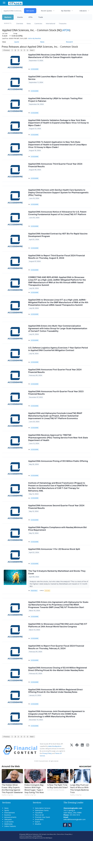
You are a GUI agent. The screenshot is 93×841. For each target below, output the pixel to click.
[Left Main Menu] (4, 3)
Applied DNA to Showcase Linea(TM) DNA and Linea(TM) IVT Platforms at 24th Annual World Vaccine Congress (57, 625)
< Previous (6, 50)
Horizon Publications (33, 834)
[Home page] (15, 3)
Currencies (38, 23)
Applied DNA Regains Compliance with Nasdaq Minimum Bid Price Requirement (57, 528)
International (50, 23)
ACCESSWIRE (34, 69)
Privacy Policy (47, 753)
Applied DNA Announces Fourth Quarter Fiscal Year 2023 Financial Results (55, 392)
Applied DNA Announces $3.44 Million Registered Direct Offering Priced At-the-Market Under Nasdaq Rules (55, 690)
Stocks (20, 17)
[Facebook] (77, 750)
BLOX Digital (49, 838)
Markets (7, 17)
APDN (66, 30)
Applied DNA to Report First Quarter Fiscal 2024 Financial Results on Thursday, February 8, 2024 (56, 647)
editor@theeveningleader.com (75, 819)
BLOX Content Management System (34, 838)
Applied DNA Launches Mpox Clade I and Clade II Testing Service (55, 77)
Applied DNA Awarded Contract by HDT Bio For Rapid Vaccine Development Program (57, 234)
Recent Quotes (46, 11)
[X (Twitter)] (71, 750)
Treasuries (62, 23)
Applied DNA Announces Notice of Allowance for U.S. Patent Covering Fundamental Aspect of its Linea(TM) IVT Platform (57, 213)
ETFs (30, 17)
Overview (19, 23)
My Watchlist (65, 11)
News (29, 23)
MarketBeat (34, 590)
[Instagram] (87, 750)
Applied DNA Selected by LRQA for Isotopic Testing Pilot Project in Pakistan (55, 99)
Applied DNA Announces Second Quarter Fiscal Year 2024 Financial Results (56, 506)
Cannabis (47, 590)
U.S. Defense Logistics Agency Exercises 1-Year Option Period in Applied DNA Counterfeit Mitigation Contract (58, 348)
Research (69, 42)
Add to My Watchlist (34, 38)
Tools (40, 17)
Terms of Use (60, 834)
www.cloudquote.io (54, 746)
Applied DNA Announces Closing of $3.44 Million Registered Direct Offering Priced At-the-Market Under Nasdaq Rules (57, 668)
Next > (32, 50)
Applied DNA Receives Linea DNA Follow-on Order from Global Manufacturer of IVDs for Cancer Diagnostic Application (58, 55)
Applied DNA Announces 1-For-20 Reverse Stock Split (54, 549)
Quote (16, 42)
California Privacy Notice (26, 836)
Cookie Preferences (37, 836)
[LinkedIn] (82, 750)
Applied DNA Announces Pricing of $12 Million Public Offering (58, 461)
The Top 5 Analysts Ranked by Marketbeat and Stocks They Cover (57, 572)
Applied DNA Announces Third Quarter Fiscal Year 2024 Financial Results (55, 165)
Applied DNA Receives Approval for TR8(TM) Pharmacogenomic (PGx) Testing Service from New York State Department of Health (58, 437)
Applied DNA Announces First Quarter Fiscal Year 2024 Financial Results (55, 370)
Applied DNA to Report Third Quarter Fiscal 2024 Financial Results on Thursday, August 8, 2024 (56, 256)
